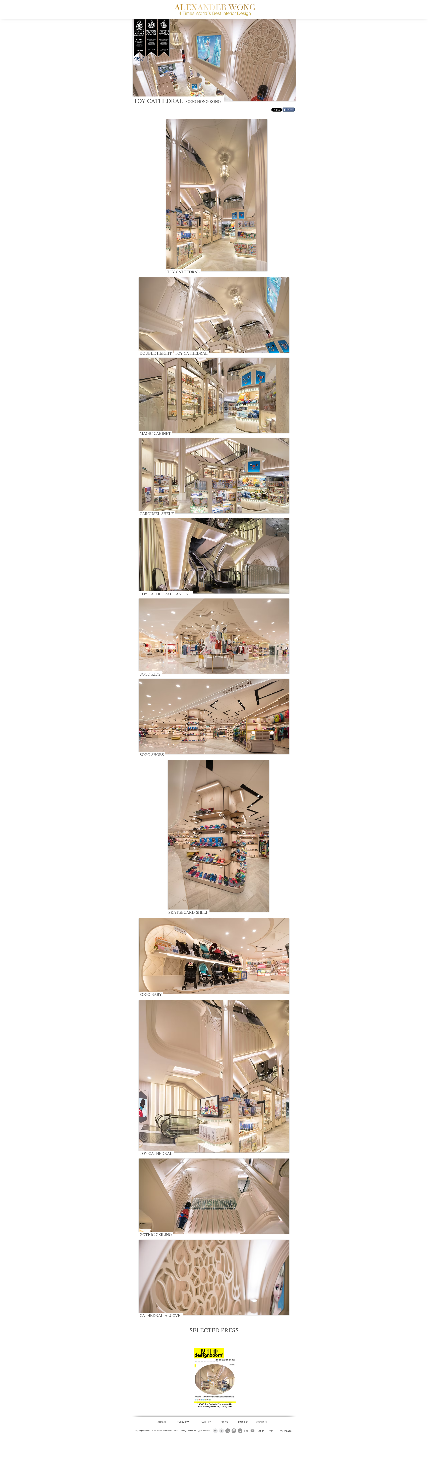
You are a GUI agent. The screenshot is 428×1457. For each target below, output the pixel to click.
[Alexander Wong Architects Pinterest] (240, 1430)
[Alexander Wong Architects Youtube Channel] (252, 1430)
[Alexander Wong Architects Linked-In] (246, 1430)
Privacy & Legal (286, 1430)
